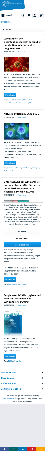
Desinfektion (26, 168)
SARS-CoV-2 (27, 100)
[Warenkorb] (41, 15)
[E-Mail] (31, 449)
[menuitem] (6, 15)
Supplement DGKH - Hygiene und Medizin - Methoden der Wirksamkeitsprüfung (22, 298)
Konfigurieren (22, 238)
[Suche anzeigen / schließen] (22, 15)
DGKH (10, 361)
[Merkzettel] (28, 15)
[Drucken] (40, 449)
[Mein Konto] (34, 15)
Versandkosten (8, 399)
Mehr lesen (10, 95)
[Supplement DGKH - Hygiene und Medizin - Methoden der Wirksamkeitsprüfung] (22, 323)
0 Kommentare (22, 52)
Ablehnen (22, 231)
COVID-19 (17, 168)
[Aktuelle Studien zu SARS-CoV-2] (22, 131)
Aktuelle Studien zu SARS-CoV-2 (21, 113)
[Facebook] (4, 449)
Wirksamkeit (33, 103)
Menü (9, 15)
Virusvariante (23, 103)
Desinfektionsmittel (11, 103)
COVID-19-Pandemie (15, 100)
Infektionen (22, 284)
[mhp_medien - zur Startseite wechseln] (11, 4)
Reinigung (36, 168)
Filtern (9, 29)
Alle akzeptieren (22, 244)
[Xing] (13, 449)
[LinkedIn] (22, 449)
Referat (11, 168)
